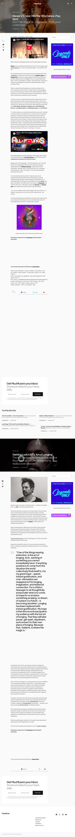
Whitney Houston (26, 166)
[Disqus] (29, 314)
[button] (2, 3)
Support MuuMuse (40, 817)
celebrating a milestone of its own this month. (23, 159)
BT (17, 507)
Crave (27, 79)
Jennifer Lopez (40, 75)
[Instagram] (63, 814)
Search (72, 37)
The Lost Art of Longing (17, 538)
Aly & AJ (37, 184)
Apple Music (36, 266)
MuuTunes (30, 237)
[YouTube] (66, 814)
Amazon (43, 726)
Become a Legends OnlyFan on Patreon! (62, 69)
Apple (39, 726)
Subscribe (38, 394)
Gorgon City (14, 77)
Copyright (38, 823)
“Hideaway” (14, 75)
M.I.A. (43, 181)
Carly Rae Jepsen (29, 157)
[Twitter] (59, 814)
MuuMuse (37, 3)
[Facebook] (56, 814)
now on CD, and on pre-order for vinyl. (32, 233)
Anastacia (41, 183)
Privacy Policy (39, 825)
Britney (31, 521)
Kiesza (12, 66)
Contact (37, 821)
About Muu (38, 819)
